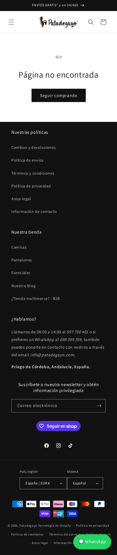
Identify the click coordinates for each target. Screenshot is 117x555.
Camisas (18, 247)
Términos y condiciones (32, 173)
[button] (11, 22)
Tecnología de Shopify (54, 526)
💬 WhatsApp (92, 542)
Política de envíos (27, 160)
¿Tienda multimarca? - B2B (35, 298)
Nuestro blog (23, 285)
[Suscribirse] (99, 405)
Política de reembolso (27, 534)
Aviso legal (21, 198)
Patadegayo (28, 526)
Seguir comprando (58, 95)
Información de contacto (34, 211)
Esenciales (20, 272)
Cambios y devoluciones (33, 147)
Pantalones (21, 259)
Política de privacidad (31, 185)
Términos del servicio (65, 534)
